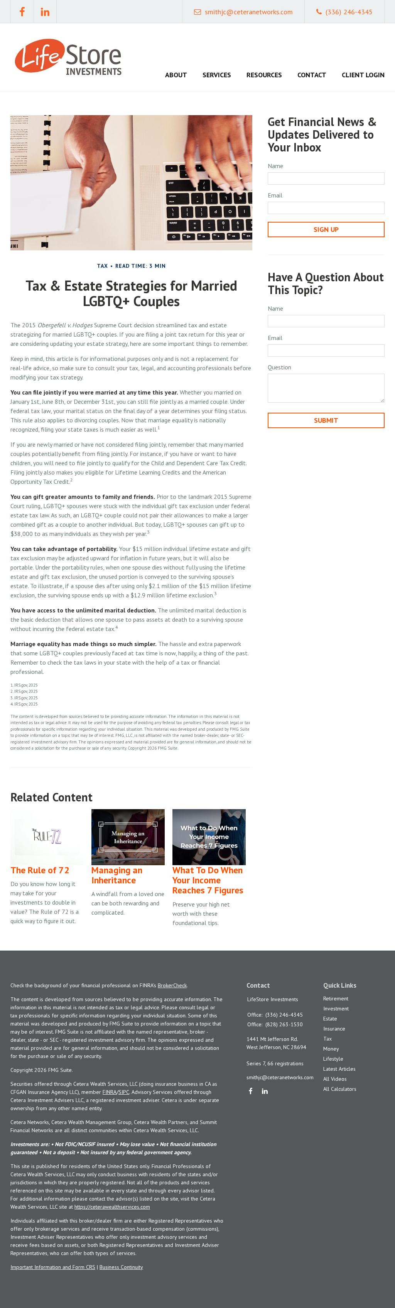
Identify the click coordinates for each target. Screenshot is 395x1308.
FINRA (109, 1092)
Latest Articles (339, 1068)
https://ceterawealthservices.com (112, 1206)
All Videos (335, 1078)
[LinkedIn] (265, 1092)
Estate (330, 1018)
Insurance (334, 1028)
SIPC (123, 1092)
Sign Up (326, 229)
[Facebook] (250, 1092)
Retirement (335, 998)
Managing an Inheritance (116, 875)
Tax (327, 1038)
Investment (336, 1008)
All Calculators (339, 1088)
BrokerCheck (172, 985)
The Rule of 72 (39, 870)
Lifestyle (333, 1058)
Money (331, 1048)
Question (279, 367)
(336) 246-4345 (349, 11)
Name (275, 166)
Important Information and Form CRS (52, 1267)
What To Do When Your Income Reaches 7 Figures (207, 880)
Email (275, 195)
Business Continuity (121, 1267)
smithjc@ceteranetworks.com (249, 11)
